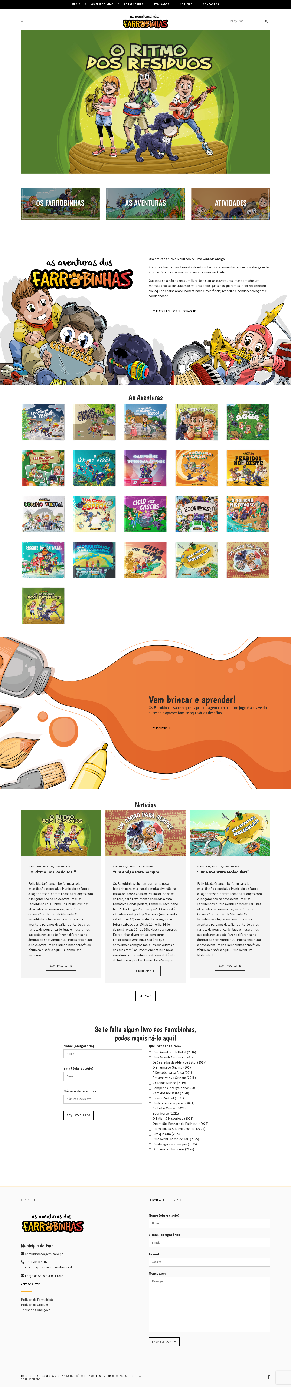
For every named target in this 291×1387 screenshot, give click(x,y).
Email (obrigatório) (78, 1068)
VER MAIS (145, 996)
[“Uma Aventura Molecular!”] (230, 833)
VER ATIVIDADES (163, 728)
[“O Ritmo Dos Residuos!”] (61, 833)
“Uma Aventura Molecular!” (223, 872)
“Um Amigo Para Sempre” (137, 872)
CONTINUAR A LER (61, 966)
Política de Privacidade (37, 1299)
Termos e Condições (35, 1310)
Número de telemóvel (80, 1091)
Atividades (161, 4)
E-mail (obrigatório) (164, 1234)
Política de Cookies (35, 1305)
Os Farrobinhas (102, 4)
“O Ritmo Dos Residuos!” (52, 872)
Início (76, 4)
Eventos (48, 866)
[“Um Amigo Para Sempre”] (145, 833)
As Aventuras (133, 4)
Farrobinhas (62, 866)
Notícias (186, 4)
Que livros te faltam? (165, 1046)
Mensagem (157, 1273)
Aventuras (34, 866)
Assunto (155, 1254)
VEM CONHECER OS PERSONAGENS (175, 311)
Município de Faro (82, 1375)
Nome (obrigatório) (78, 1046)
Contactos (211, 4)
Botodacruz (119, 1375)
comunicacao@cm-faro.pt (44, 1254)
